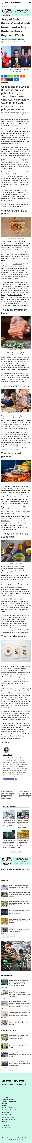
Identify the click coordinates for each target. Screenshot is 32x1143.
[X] (10, 79)
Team (3, 1123)
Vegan (19, 831)
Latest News (5, 1095)
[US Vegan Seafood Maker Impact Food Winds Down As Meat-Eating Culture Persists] (23, 814)
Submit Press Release (8, 1115)
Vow (17, 449)
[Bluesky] (16, 79)
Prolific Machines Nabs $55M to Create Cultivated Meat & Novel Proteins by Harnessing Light (7, 795)
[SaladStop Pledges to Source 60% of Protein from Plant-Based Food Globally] (23, 834)
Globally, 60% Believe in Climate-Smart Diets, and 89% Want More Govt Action (20, 1054)
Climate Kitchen (6, 1128)
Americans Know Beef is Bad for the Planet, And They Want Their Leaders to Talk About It (19, 1063)
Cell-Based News (12, 39)
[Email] (16, 76)
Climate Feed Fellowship (9, 1108)
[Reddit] (22, 76)
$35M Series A (5, 521)
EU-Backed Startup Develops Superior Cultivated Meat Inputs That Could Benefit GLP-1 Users (20, 912)
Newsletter (5, 1097)
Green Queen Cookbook (9, 1110)
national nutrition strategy (10, 274)
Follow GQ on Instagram (9, 1101)
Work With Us (6, 1113)
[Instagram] (4, 79)
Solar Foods (18, 626)
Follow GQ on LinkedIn (8, 1099)
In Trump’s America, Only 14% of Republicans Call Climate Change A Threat (19, 1045)
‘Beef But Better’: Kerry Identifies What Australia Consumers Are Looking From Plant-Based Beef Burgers (19, 1013)
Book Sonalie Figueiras (8, 1119)
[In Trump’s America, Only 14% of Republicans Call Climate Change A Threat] (4, 1046)
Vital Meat (13, 297)
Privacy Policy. (12, 1139)
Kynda (25, 256)
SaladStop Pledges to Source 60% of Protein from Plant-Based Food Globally (19, 920)
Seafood (20, 810)
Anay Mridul (7, 755)
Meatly (15, 303)
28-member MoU (24, 601)
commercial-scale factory (9, 527)
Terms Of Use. (19, 1139)
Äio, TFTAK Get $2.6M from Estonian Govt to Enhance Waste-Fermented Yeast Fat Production (19, 929)
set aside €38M (17, 264)
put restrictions (25, 516)
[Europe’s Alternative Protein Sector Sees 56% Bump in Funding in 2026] (9, 814)
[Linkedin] (4, 76)
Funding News (21, 39)
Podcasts (4, 1103)
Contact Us (5, 1125)
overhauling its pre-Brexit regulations (12, 299)
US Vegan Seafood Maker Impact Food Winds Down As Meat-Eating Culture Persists (20, 894)
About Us (4, 1121)
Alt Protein (4, 39)
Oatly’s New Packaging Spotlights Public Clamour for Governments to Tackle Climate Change (19, 903)
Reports (4, 1105)
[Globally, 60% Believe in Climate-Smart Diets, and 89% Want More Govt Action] (4, 1054)
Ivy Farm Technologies (15, 295)
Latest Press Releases (8, 1117)
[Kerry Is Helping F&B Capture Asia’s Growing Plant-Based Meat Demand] (4, 1022)
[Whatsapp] (10, 76)
